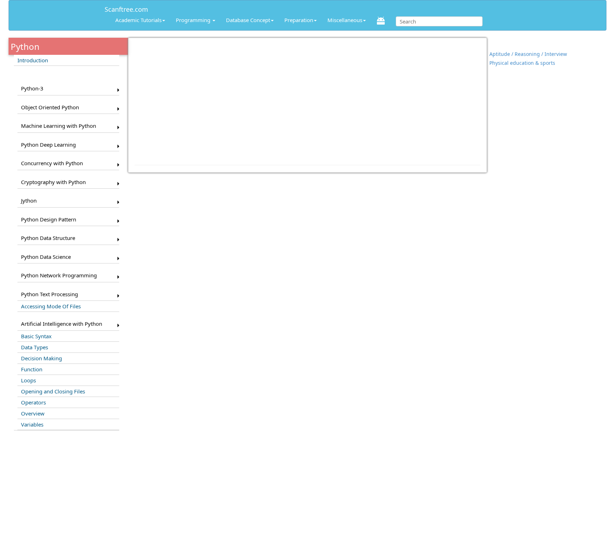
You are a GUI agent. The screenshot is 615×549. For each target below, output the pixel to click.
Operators (33, 402)
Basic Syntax (36, 336)
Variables (32, 424)
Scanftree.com (126, 8)
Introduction (32, 60)
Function (31, 369)
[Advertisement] (308, 98)
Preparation (298, 19)
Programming (194, 19)
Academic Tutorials (138, 19)
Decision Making (41, 358)
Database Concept (248, 19)
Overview (32, 413)
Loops (28, 380)
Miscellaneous (344, 19)
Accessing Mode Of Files (51, 306)
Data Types (34, 347)
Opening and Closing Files (53, 391)
